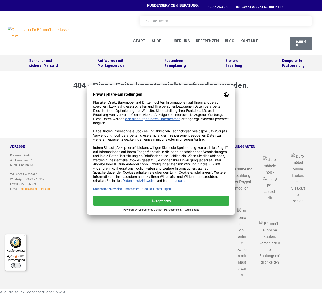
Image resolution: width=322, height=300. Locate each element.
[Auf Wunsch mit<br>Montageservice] (90, 63)
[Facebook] (291, 5)
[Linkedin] (309, 5)
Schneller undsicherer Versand (43, 63)
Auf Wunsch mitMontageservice (111, 63)
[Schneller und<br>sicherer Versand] (21, 63)
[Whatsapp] (303, 5)
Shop (156, 40)
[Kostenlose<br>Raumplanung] (157, 63)
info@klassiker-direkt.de (35, 189)
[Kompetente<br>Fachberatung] (274, 63)
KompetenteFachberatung (293, 63)
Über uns (181, 40)
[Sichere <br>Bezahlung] (218, 63)
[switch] (16, 265)
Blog (229, 40)
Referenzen (207, 40)
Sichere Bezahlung (233, 63)
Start (139, 40)
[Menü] (24, 237)
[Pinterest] (297, 5)
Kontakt (249, 40)
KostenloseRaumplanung (175, 63)
